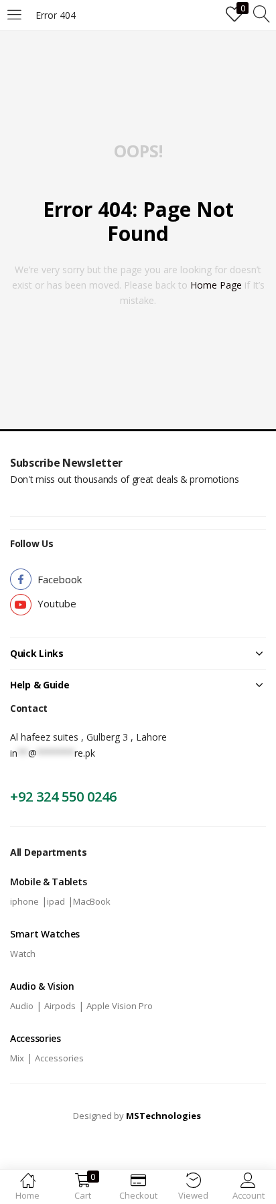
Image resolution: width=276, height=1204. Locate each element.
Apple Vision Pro (119, 1006)
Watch (23, 954)
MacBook (92, 901)
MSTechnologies (163, 1116)
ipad (56, 901)
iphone (24, 901)
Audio (21, 1006)
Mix (17, 1058)
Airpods (60, 1006)
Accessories (59, 1058)
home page (216, 285)
